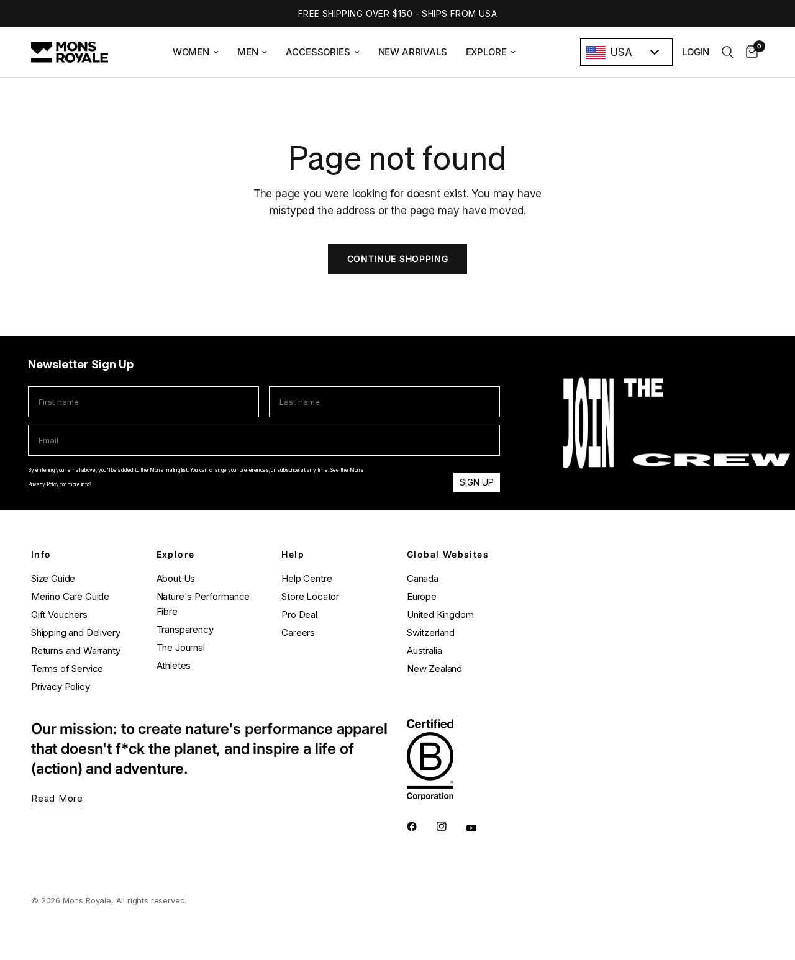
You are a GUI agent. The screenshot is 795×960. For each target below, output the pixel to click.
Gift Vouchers (59, 614)
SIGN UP (477, 482)
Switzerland (431, 632)
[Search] (728, 52)
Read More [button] (57, 798)
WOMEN (191, 52)
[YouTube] (480, 827)
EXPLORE (486, 52)
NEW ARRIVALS (412, 52)
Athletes (174, 665)
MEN (247, 52)
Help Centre (306, 578)
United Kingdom (440, 614)
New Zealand (434, 668)
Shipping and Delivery (75, 632)
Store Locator (310, 596)
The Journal (181, 647)
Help (292, 554)
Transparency (185, 629)
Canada (422, 578)
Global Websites (448, 554)
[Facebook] (420, 826)
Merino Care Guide (70, 596)
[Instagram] (450, 826)
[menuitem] (195, 52)
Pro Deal (299, 614)
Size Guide (53, 578)
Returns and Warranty (75, 650)
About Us (176, 578)
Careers (298, 632)
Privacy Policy (43, 484)
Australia (424, 650)
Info (41, 554)
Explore (176, 554)
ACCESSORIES (318, 52)
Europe (422, 596)
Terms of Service (67, 668)
